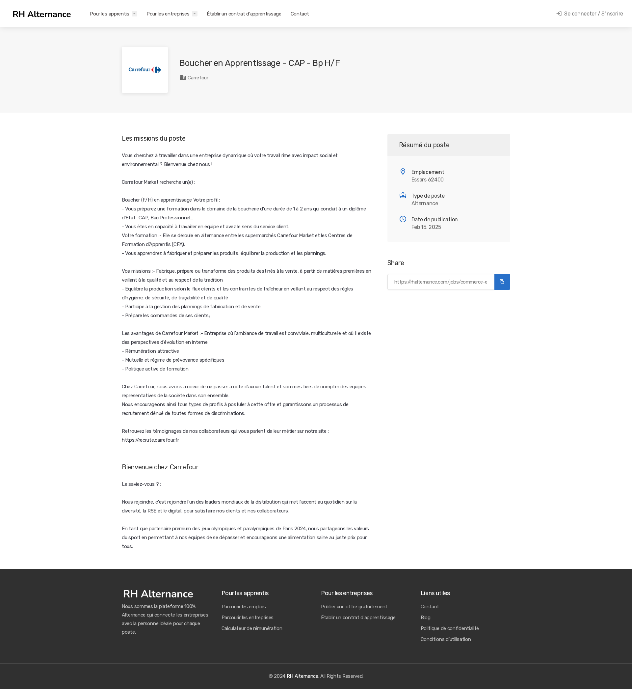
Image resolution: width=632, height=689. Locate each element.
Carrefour (197, 78)
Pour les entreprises (168, 14)
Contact (300, 14)
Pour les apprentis (109, 14)
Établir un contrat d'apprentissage (244, 14)
